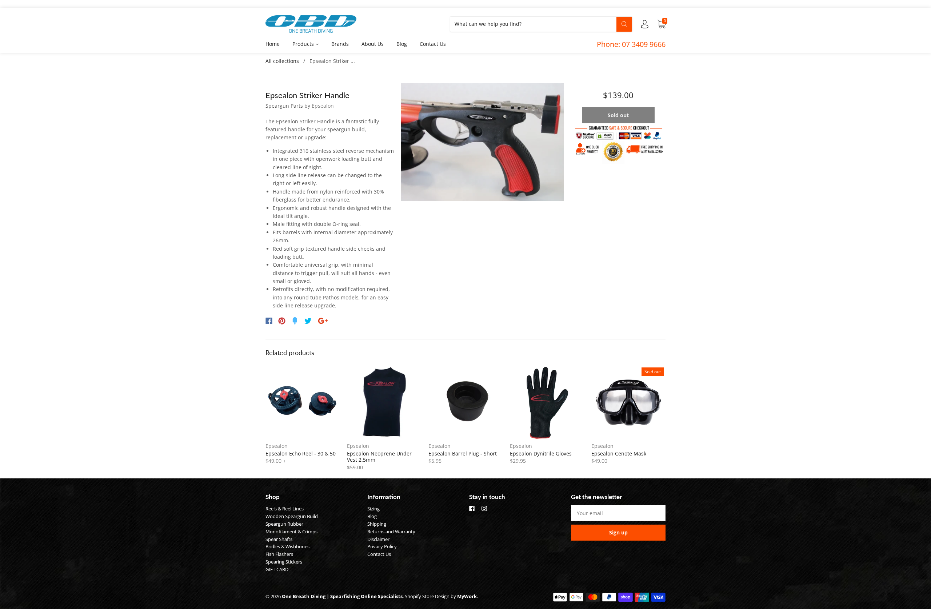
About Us (372, 43)
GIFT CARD (276, 569)
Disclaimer (378, 539)
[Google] (323, 321)
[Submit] (624, 24)
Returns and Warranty (391, 531)
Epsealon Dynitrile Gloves (541, 453)
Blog (401, 43)
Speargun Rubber (284, 524)
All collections (282, 60)
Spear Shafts (278, 539)
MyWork (467, 596)
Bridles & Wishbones (287, 546)
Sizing (373, 508)
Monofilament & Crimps (291, 531)
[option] (482, 142)
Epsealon (323, 105)
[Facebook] (269, 321)
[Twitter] (308, 321)
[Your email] (618, 513)
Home (272, 43)
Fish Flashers (279, 554)
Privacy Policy (382, 546)
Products (303, 43)
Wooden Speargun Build (291, 516)
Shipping (376, 524)
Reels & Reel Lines (284, 508)
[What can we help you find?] (541, 23)
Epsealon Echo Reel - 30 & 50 (300, 453)
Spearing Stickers (283, 561)
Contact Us (433, 43)
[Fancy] (294, 321)
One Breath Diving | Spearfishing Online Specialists (342, 596)
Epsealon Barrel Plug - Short (462, 453)
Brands (340, 43)
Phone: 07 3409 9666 (631, 44)
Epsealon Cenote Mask (618, 453)
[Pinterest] (281, 321)
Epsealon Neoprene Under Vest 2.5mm (379, 456)
